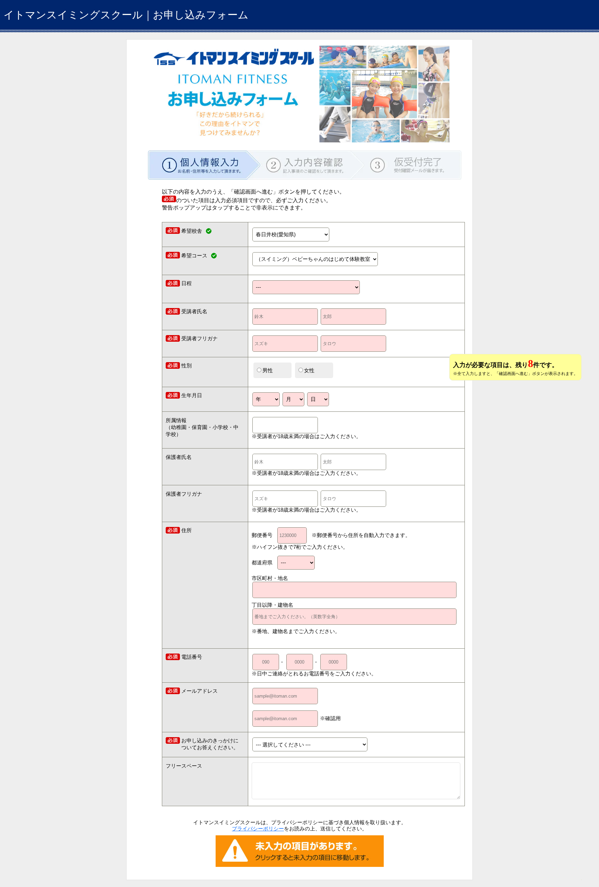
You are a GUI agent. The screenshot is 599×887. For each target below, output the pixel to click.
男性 (267, 370)
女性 (309, 370)
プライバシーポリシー (258, 828)
